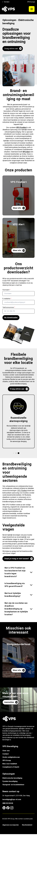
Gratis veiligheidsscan (11, 757)
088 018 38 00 (7, 803)
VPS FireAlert (22, 491)
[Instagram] (11, 808)
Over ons (6, 751)
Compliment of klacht (10, 767)
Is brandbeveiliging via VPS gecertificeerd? (15, 584)
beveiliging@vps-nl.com (11, 799)
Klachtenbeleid (27, 825)
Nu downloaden (11, 317)
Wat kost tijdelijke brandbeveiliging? (13, 594)
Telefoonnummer (8, 307)
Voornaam (6, 290)
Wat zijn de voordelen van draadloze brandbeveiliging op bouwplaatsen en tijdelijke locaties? (16, 609)
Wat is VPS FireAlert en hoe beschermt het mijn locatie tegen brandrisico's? (15, 572)
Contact (5, 754)
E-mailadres (6, 298)
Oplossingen (9, 20)
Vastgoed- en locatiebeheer (13, 785)
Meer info (17, 208)
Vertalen (6, 2)
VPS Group (6, 760)
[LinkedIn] (4, 807)
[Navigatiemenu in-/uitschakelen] (32, 9)
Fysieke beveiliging (9, 781)
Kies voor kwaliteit (9, 764)
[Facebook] (7, 807)
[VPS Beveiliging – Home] (8, 9)
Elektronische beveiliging (12, 778)
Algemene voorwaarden (10, 825)
